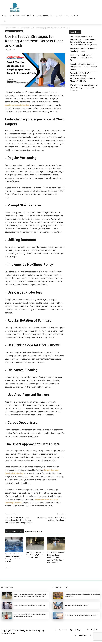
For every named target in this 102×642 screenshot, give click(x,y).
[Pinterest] (75, 635)
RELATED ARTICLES (14, 531)
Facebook (63, 630)
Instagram (79, 630)
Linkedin (94, 630)
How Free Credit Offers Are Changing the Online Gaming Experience (81, 57)
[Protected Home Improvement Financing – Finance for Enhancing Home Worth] (7, 615)
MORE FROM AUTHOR (33, 531)
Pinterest (82, 635)
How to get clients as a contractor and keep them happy (51, 518)
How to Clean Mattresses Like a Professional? (29, 605)
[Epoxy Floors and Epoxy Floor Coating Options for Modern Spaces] (35, 543)
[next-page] (10, 567)
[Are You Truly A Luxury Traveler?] (58, 605)
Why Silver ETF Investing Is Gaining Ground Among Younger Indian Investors (83, 87)
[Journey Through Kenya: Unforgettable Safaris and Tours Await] (58, 595)
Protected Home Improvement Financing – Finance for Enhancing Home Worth (31, 615)
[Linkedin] (87, 630)
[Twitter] (91, 635)
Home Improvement (17, 31)
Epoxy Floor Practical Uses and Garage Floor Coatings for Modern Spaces (83, 66)
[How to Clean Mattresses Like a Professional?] (7, 605)
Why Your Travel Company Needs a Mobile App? (81, 615)
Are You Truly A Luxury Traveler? (76, 605)
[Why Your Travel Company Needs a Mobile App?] (58, 615)
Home (7, 28)
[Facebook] (55, 630)
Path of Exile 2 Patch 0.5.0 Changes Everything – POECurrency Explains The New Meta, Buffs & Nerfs (82, 77)
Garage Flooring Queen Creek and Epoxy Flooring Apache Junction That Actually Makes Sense (55, 557)
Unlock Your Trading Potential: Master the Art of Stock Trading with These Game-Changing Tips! (18, 520)
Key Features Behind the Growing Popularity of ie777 (83, 49)
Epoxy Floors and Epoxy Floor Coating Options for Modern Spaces (34, 554)
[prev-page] (6, 567)
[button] (5, 21)
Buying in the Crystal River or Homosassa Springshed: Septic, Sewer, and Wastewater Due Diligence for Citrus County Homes (83, 41)
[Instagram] (71, 630)
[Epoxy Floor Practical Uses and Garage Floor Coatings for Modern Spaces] (14, 544)
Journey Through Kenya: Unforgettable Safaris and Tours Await (82, 595)
